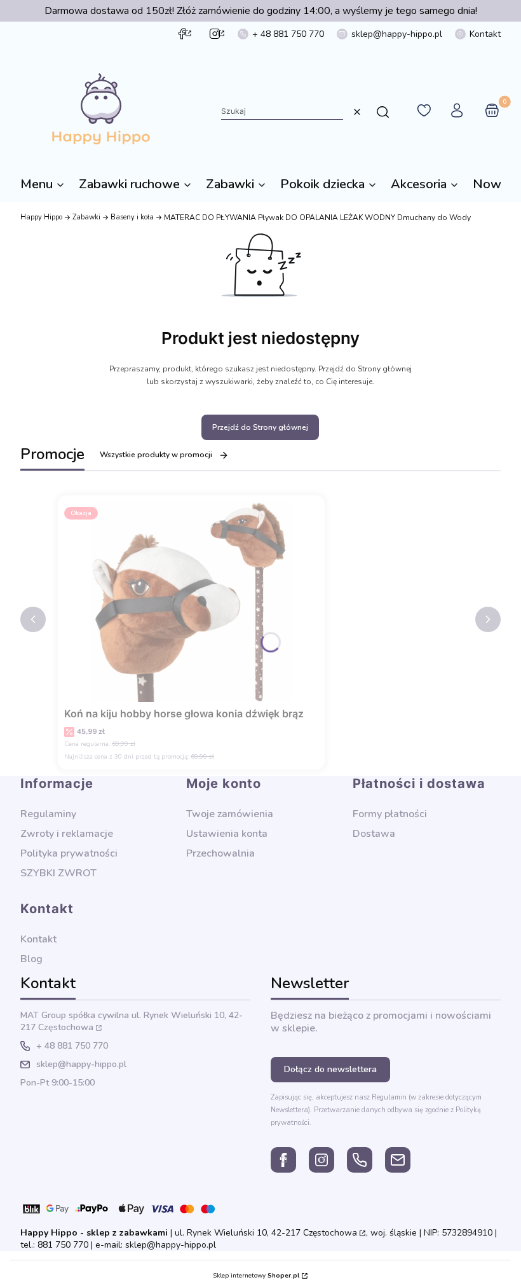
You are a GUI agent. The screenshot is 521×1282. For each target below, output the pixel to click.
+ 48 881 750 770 (288, 34)
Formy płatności (390, 814)
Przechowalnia (220, 853)
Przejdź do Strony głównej (260, 427)
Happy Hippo (41, 217)
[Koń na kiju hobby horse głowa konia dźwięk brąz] (191, 602)
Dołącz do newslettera (330, 1069)
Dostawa (374, 834)
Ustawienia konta (226, 834)
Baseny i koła (132, 217)
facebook (182, 33)
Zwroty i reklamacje (66, 834)
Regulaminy (48, 814)
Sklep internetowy (256, 1275)
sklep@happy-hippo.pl (396, 34)
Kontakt (485, 34)
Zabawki (86, 217)
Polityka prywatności (69, 853)
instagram (215, 33)
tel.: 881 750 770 (54, 1245)
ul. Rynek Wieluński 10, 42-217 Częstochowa (266, 1233)
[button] (382, 111)
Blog (31, 959)
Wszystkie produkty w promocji (156, 455)
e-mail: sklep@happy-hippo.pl (155, 1245)
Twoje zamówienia (229, 814)
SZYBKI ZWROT (58, 873)
